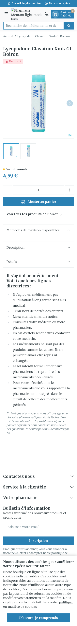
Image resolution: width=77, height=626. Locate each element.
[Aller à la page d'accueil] (27, 14)
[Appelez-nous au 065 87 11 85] (47, 14)
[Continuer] (70, 103)
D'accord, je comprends (38, 618)
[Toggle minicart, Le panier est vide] (55, 14)
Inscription (38, 541)
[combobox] (33, 26)
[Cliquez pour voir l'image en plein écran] (38, 103)
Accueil (8, 36)
